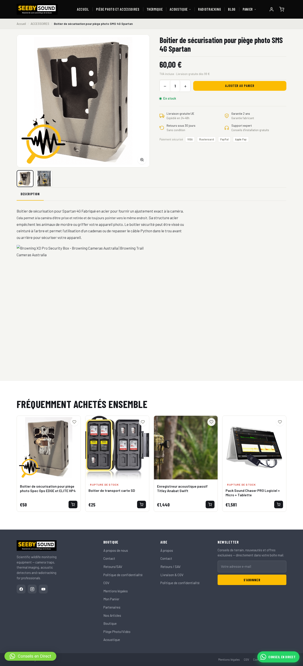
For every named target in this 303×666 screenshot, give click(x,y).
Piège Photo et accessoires (118, 9)
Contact (109, 558)
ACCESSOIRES (40, 24)
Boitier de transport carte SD (112, 490)
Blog (232, 9)
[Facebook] (21, 589)
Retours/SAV (112, 567)
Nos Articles (112, 615)
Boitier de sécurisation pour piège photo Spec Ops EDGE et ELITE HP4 (48, 488)
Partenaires (111, 607)
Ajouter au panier (239, 86)
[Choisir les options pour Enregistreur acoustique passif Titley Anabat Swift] (210, 504)
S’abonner (252, 580)
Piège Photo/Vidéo (116, 632)
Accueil (83, 9)
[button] (30, 656)
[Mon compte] (271, 9)
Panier (248, 9)
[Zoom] (142, 159)
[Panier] (281, 9)
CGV (106, 583)
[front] (25, 178)
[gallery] (44, 178)
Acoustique (179, 9)
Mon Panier (111, 599)
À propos (166, 550)
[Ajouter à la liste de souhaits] (74, 422)
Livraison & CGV (171, 575)
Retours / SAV (170, 567)
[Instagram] (32, 589)
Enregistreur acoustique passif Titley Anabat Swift (182, 488)
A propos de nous (115, 550)
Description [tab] (30, 194)
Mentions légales (115, 591)
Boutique (110, 623)
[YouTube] (43, 589)
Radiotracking (209, 9)
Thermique (155, 9)
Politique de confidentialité (123, 575)
